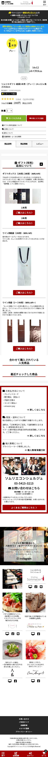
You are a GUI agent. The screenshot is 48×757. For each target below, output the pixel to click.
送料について (8, 133)
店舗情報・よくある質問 (12, 136)
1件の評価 (29, 99)
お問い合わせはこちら (25, 488)
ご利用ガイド (24, 722)
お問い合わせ (24, 719)
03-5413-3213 (24, 483)
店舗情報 (24, 725)
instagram (25, 558)
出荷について (9, 129)
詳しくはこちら (37, 409)
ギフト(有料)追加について (13, 125)
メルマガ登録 (24, 728)
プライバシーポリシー (24, 731)
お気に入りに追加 (37, 118)
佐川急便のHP (19, 22)
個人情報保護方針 (36, 450)
